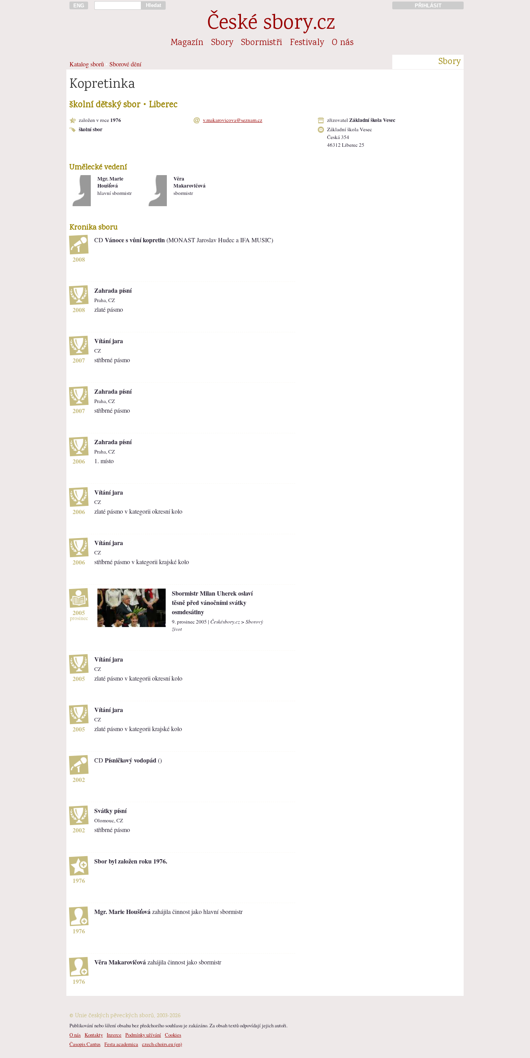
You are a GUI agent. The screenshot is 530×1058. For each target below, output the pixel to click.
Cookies (173, 1034)
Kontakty (94, 1034)
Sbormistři (261, 43)
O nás (342, 43)
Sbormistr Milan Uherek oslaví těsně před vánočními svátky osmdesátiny (212, 602)
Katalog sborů (86, 64)
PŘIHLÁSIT (428, 6)
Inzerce (114, 1034)
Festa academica (121, 1044)
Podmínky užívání (143, 1034)
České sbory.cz (271, 24)
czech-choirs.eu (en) (162, 1044)
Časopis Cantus (84, 1044)
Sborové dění (125, 64)
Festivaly (307, 43)
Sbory (222, 43)
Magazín (187, 43)
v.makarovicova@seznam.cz (232, 119)
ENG (78, 6)
